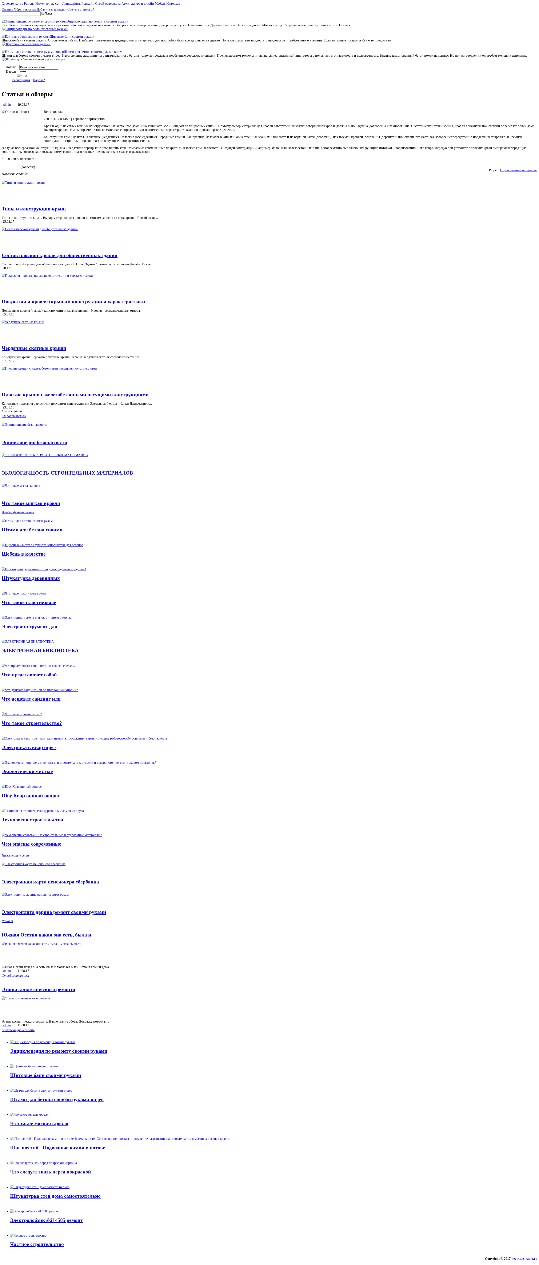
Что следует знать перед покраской (50, 1172)
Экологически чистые (27, 771)
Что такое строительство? (32, 723)
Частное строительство (37, 1244)
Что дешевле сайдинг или (31, 699)
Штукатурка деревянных (31, 578)
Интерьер (173, 3)
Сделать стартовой (80, 9)
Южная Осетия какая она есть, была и (46, 935)
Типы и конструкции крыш (34, 208)
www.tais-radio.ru (524, 1258)
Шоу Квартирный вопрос (31, 795)
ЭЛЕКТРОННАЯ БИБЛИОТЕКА (40, 650)
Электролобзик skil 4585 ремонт (46, 1220)
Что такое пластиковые (29, 602)
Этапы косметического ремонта (38, 989)
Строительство (12, 3)
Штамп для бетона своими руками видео (57, 1099)
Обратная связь (25, 9)
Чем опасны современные (31, 844)
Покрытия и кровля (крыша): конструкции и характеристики (73, 301)
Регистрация (21, 80)
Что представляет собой (29, 674)
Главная (7, 9)
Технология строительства (32, 819)
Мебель (160, 3)
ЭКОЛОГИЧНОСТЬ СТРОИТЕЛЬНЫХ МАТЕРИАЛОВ (67, 473)
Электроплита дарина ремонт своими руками (54, 912)
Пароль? (39, 80)
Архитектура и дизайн (137, 3)
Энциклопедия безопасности (34, 442)
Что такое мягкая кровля (31, 503)
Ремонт (29, 3)
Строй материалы (108, 3)
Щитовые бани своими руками (45, 1075)
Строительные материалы (518, 170)
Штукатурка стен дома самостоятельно (55, 1196)
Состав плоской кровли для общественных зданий (59, 255)
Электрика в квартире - (29, 747)
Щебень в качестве (24, 554)
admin (7, 104)
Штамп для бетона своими (32, 529)
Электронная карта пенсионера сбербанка (50, 882)
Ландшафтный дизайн (78, 3)
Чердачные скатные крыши (34, 348)
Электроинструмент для (29, 626)
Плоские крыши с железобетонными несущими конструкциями (75, 394)
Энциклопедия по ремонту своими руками (58, 1051)
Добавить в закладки (52, 9)
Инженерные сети (48, 3)
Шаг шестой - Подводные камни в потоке (57, 1147)
